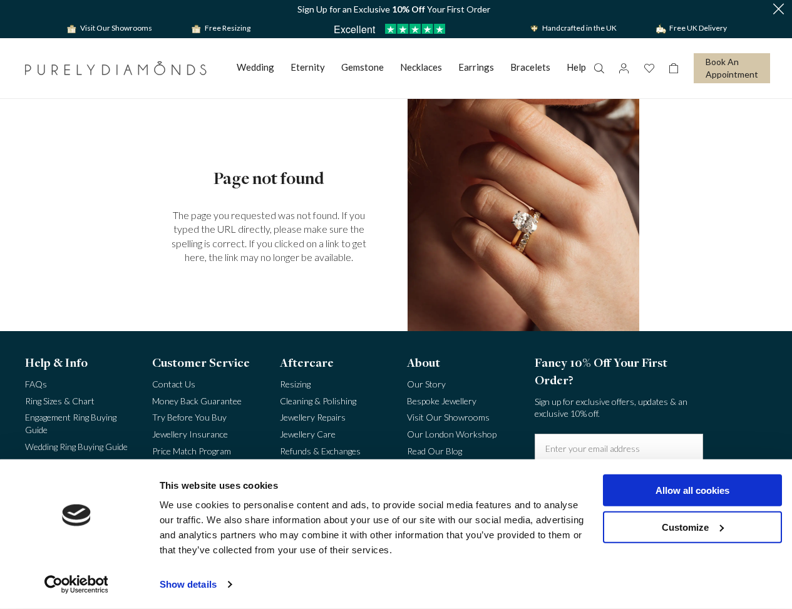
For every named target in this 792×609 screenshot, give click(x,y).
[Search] (598, 68)
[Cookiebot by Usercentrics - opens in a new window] (76, 584)
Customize (685, 526)
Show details (188, 584)
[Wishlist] (648, 68)
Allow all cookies (692, 490)
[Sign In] (623, 68)
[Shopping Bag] (673, 68)
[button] (778, 9)
